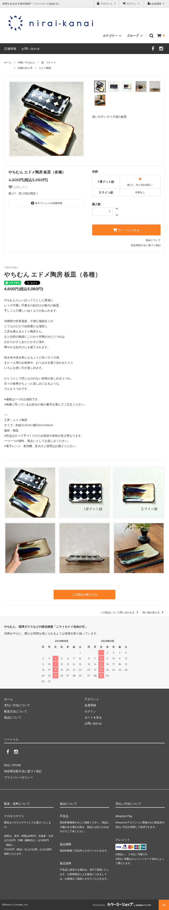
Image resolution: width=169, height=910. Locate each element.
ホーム (8, 62)
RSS (7, 765)
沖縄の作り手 (25, 68)
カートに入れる (128, 230)
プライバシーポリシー (18, 777)
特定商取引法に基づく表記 (146, 245)
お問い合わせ (30, 48)
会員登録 (156, 3)
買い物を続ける (151, 612)
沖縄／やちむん (26, 62)
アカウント (106, 3)
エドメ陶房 (45, 68)
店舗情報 (10, 48)
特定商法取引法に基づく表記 (23, 771)
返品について (153, 240)
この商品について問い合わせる (117, 612)
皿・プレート (48, 62)
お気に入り (20, 187)
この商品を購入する (84, 594)
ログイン (131, 3)
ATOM (16, 765)
